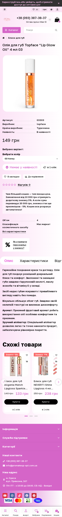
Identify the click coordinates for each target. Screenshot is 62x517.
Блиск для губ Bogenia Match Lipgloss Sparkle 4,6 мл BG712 (14, 385)
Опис (8, 260)
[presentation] (3, 382)
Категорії (8, 446)
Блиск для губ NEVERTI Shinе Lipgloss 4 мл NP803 (43, 385)
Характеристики (34, 260)
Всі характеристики (14, 231)
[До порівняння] (27, 361)
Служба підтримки (14, 437)
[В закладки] (27, 355)
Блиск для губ (16, 38)
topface (41, 124)
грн (44, 9)
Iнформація (10, 428)
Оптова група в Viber (35, 22)
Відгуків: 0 (24, 184)
